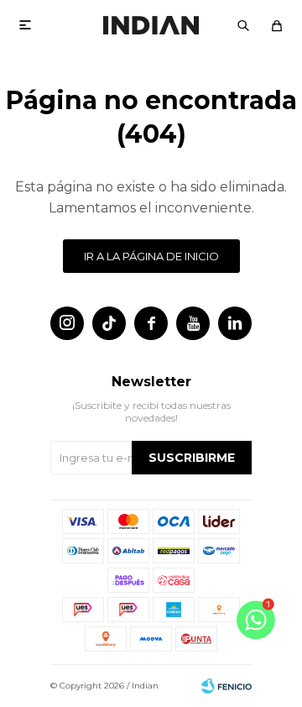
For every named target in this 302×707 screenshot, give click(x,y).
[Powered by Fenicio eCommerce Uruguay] (226, 686)
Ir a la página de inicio (151, 256)
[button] (243, 25)
